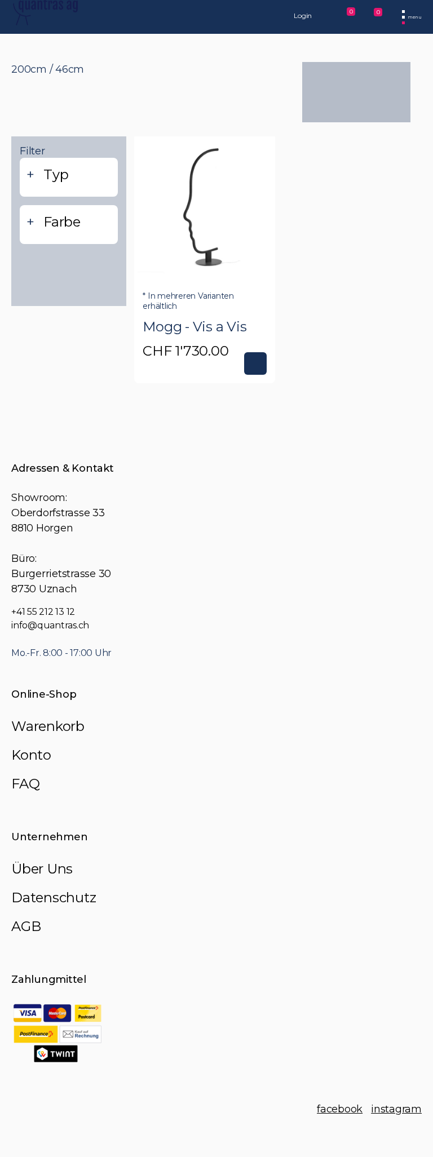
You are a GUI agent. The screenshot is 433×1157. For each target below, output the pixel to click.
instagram (396, 1109)
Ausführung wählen (255, 363)
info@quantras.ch (50, 625)
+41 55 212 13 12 (43, 611)
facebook (340, 1109)
